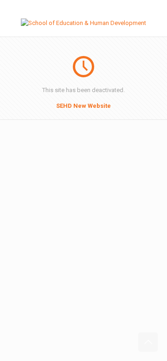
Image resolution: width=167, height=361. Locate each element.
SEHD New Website (83, 105)
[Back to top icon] (148, 342)
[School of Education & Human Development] (83, 22)
